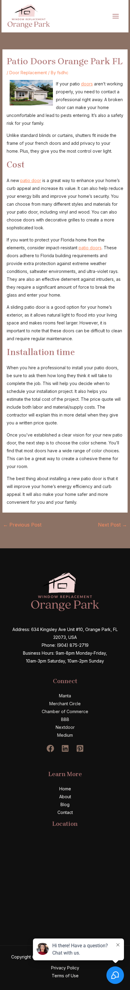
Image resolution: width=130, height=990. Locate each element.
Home (65, 788)
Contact (65, 812)
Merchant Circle (65, 703)
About (65, 796)
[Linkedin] (65, 748)
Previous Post (22, 525)
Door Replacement (28, 72)
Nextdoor (65, 727)
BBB (65, 719)
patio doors (90, 247)
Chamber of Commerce (65, 711)
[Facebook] (50, 748)
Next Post (112, 525)
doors (87, 83)
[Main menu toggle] (115, 16)
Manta (65, 695)
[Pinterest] (80, 748)
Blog (65, 804)
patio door (30, 180)
